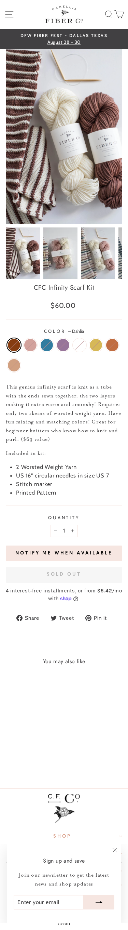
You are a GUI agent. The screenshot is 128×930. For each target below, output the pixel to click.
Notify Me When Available (64, 553)
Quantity (64, 517)
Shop (62, 836)
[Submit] (99, 902)
